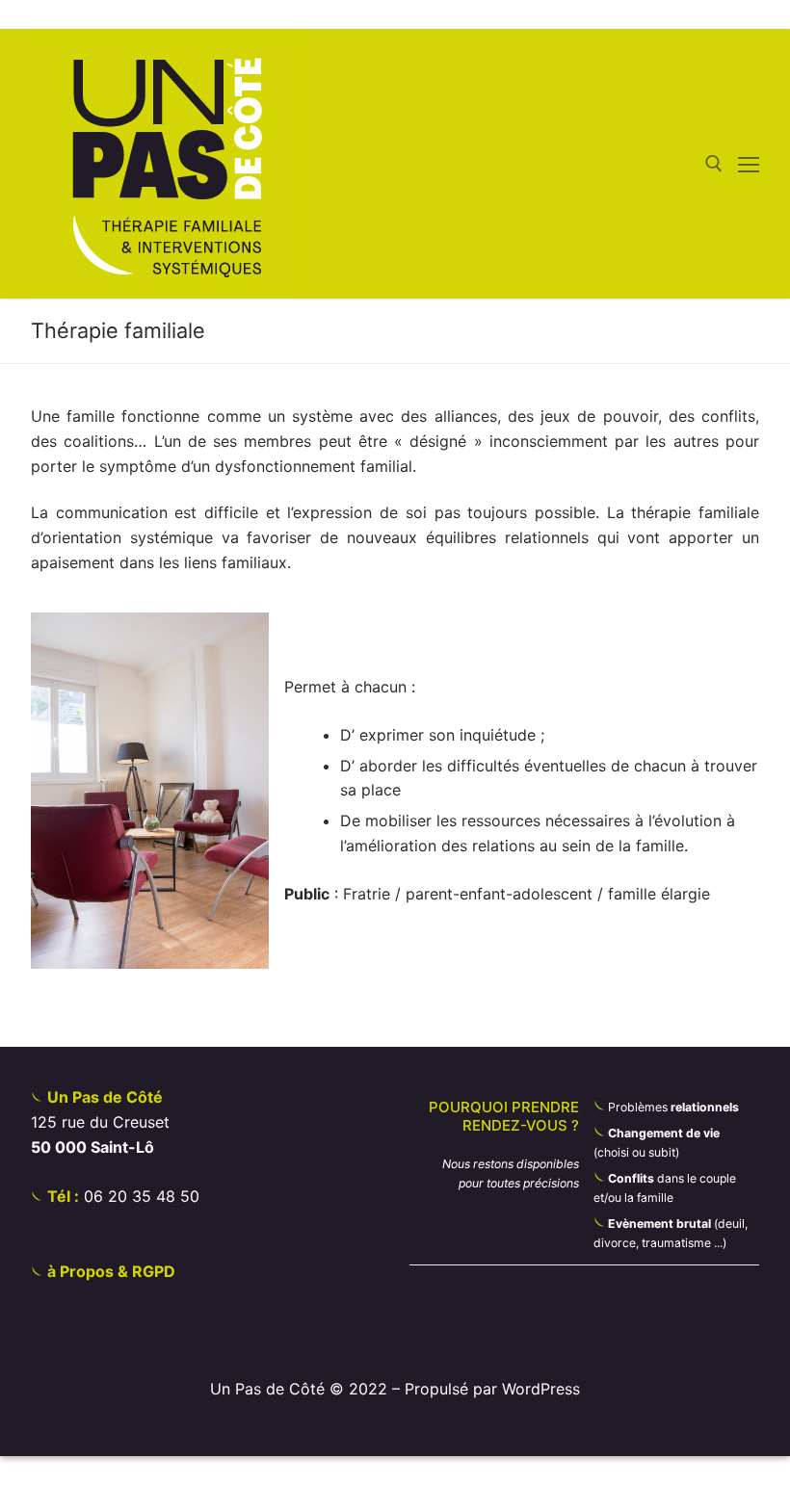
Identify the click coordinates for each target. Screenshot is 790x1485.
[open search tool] (714, 163)
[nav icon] (748, 163)
